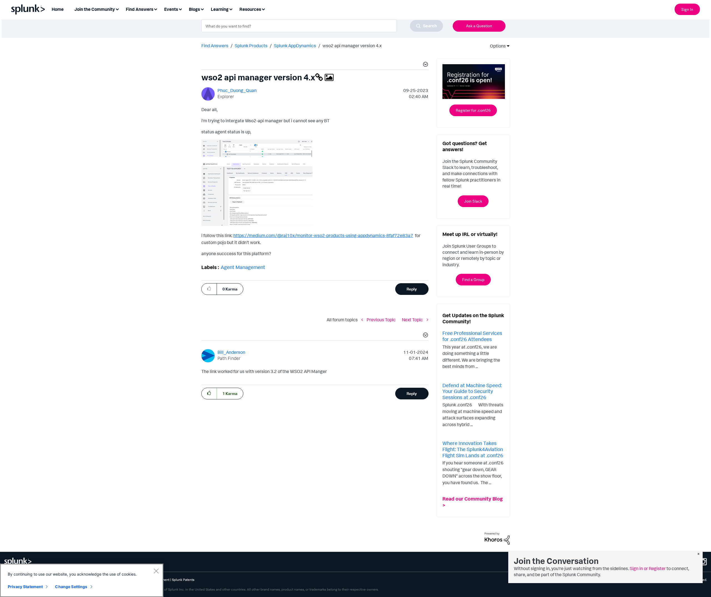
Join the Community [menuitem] (94, 9)
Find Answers (214, 45)
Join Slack (473, 201)
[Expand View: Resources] (263, 8)
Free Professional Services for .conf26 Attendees (472, 336)
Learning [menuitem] (220, 9)
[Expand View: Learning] (231, 8)
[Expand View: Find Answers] (155, 8)
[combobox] (322, 25)
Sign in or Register (648, 568)
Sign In (687, 9)
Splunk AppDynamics (295, 45)
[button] (424, 65)
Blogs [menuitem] (194, 9)
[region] (81, 580)
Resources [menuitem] (250, 9)
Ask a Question (479, 25)
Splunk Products (251, 45)
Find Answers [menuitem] (139, 9)
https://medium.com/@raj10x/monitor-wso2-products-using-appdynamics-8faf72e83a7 (323, 235)
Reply (412, 289)
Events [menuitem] (171, 9)
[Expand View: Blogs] (202, 8)
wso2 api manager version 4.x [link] (352, 45)
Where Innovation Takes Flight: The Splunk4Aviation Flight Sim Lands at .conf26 (472, 449)
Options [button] (496, 46)
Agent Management (243, 267)
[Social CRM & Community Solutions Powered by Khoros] (497, 538)
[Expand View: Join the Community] (117, 8)
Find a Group (473, 279)
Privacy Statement (25, 586)
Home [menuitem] (58, 9)
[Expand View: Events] (180, 8)
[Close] (156, 571)
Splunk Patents (183, 580)
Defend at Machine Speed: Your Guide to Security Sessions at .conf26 (472, 391)
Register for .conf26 (473, 110)
